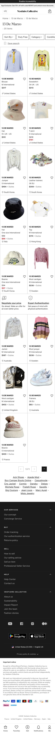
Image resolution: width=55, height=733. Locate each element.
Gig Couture (11, 490)
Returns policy (11, 540)
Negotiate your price (11, 303)
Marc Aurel (41, 490)
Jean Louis (26, 490)
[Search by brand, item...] (5, 11)
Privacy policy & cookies (26, 654)
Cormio (23, 483)
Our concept (10, 514)
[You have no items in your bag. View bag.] (50, 11)
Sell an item (9, 561)
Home (5, 18)
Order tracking (11, 532)
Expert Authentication (38, 303)
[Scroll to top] (44, 469)
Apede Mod (33, 477)
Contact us (9, 583)
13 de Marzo (17, 18)
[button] (50, 11)
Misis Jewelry (27, 493)
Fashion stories (11, 612)
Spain (44, 719)
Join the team (10, 608)
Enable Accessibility (27, 1)
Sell (6, 549)
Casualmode (41, 480)
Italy (49, 719)
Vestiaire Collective (15, 592)
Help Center (10, 579)
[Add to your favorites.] (24, 79)
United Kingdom (16, 719)
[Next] (34, 469)
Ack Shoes (18, 477)
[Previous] (21, 469)
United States (27, 719)
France (6, 719)
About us (8, 596)
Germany (37, 719)
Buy (6, 527)
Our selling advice (12, 557)
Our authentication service (17, 536)
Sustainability (10, 600)
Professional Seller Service (17, 565)
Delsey (44, 483)
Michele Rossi (12, 487)
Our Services (11, 510)
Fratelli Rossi (29, 487)
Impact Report (11, 604)
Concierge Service (13, 518)
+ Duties (10, 186)
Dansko (34, 483)
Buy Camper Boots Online (18, 480)
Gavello (43, 487)
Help (6, 574)
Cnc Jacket (10, 483)
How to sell (9, 553)
